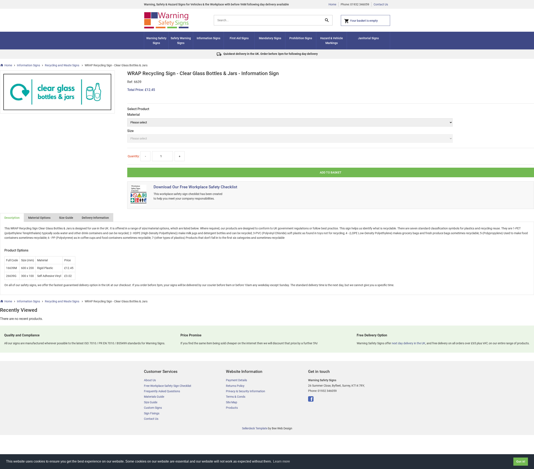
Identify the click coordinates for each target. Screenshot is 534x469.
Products (232, 407)
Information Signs (208, 38)
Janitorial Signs (368, 38)
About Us (150, 380)
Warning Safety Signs (156, 40)
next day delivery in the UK (408, 343)
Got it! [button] (520, 461)
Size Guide (66, 217)
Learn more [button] (281, 461)
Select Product (138, 109)
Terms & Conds (235, 396)
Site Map (231, 402)
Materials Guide (154, 396)
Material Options (39, 217)
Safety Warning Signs (181, 40)
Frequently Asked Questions (162, 391)
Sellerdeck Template (254, 428)
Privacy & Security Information (245, 391)
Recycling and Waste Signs (62, 65)
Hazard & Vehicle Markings (331, 40)
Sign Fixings (151, 413)
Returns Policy (235, 385)
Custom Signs (153, 407)
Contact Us (381, 4)
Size (130, 131)
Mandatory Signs (270, 38)
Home (332, 4)
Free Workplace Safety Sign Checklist (167, 385)
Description (12, 217)
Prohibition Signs (300, 38)
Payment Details (236, 380)
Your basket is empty (364, 20)
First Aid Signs (239, 38)
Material (133, 115)
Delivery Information (95, 217)
